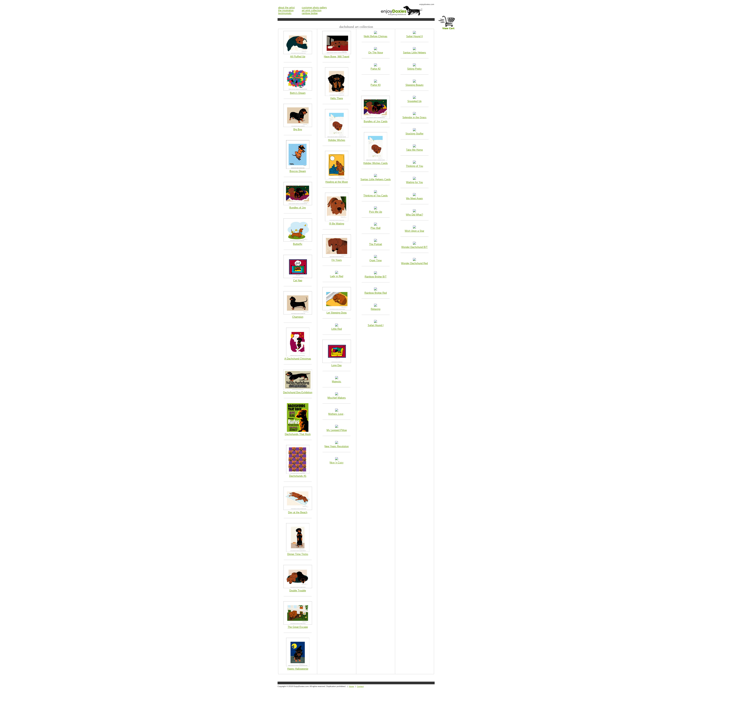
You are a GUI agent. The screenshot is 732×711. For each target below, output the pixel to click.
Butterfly (297, 244)
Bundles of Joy (297, 207)
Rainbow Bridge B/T (376, 276)
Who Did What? (414, 214)
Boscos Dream (298, 171)
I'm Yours (336, 260)
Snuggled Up (414, 101)
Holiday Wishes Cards (375, 163)
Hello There (336, 98)
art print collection (311, 10)
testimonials (284, 13)
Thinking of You (414, 166)
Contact (360, 686)
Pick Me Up (375, 211)
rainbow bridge (310, 13)
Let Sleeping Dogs (337, 312)
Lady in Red (336, 276)
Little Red (336, 328)
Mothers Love (335, 414)
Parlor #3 (375, 85)
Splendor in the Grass (414, 117)
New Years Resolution (336, 446)
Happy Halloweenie (297, 668)
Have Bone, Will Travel (336, 56)
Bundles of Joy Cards (376, 121)
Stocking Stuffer (414, 133)
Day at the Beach (297, 512)
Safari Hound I (376, 325)
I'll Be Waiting (336, 223)
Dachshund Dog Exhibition (297, 392)
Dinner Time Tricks (297, 554)
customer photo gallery (314, 7)
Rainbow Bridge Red (375, 292)
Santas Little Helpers (414, 52)
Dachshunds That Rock (298, 434)
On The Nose (375, 52)
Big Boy (297, 129)
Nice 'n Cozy (337, 462)
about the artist (286, 7)
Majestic (336, 381)
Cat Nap (297, 280)
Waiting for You (414, 182)
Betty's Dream (298, 93)
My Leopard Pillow (337, 430)
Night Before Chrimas (375, 36)
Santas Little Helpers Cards (375, 179)
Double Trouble (297, 590)
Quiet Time (375, 260)
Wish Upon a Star (414, 230)
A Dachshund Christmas (297, 358)
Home (351, 686)
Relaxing (375, 309)
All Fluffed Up (297, 56)
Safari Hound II (414, 36)
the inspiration (286, 10)
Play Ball (375, 228)
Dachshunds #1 (297, 476)
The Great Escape (298, 627)
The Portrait (375, 244)
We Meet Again (414, 198)
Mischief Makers (336, 397)
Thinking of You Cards (375, 195)
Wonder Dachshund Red (414, 263)
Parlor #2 (375, 68)
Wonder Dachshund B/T (414, 247)
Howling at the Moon (336, 181)
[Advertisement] (347, 699)
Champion (297, 316)
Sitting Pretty (414, 68)
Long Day (336, 365)
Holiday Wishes (336, 140)
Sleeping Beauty (414, 85)
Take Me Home (414, 149)
